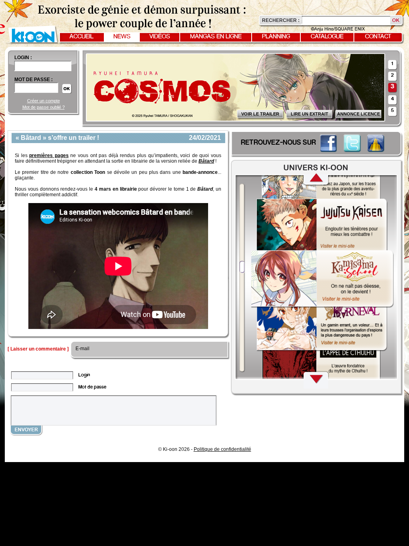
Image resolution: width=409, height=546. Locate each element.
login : (23, 57)
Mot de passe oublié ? (43, 107)
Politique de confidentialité (222, 449)
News (122, 37)
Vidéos (159, 37)
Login (84, 375)
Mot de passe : (33, 79)
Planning (276, 37)
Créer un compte (43, 100)
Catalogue (327, 37)
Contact (378, 37)
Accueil (81, 37)
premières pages (49, 155)
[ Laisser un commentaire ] (38, 349)
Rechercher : (281, 20)
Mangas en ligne (216, 37)
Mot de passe (92, 387)
